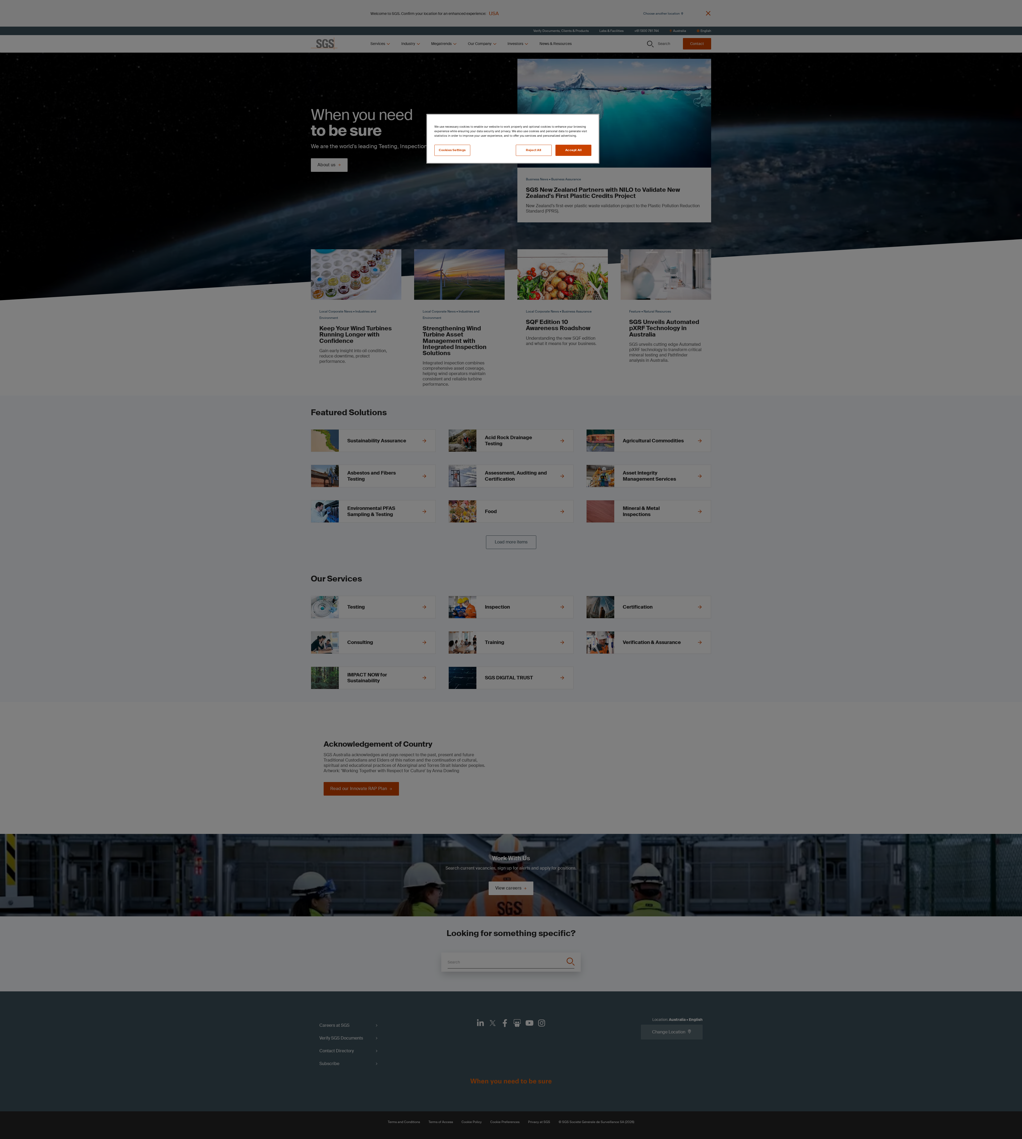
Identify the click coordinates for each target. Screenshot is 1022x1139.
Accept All (573, 150)
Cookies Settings (452, 150)
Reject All (533, 150)
